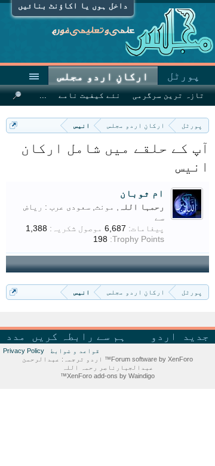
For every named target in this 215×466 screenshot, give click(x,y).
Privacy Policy (23, 350)
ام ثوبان (142, 193)
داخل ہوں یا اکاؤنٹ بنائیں (73, 5)
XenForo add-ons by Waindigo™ (107, 375)
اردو (163, 336)
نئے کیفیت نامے (90, 95)
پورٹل (183, 76)
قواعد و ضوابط (75, 350)
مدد (16, 336)
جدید (196, 336)
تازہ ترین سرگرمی (168, 95)
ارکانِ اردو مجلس (103, 76)
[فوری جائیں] (13, 125)
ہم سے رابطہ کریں (79, 336)
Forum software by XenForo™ (148, 359)
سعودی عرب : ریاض (56, 206)
